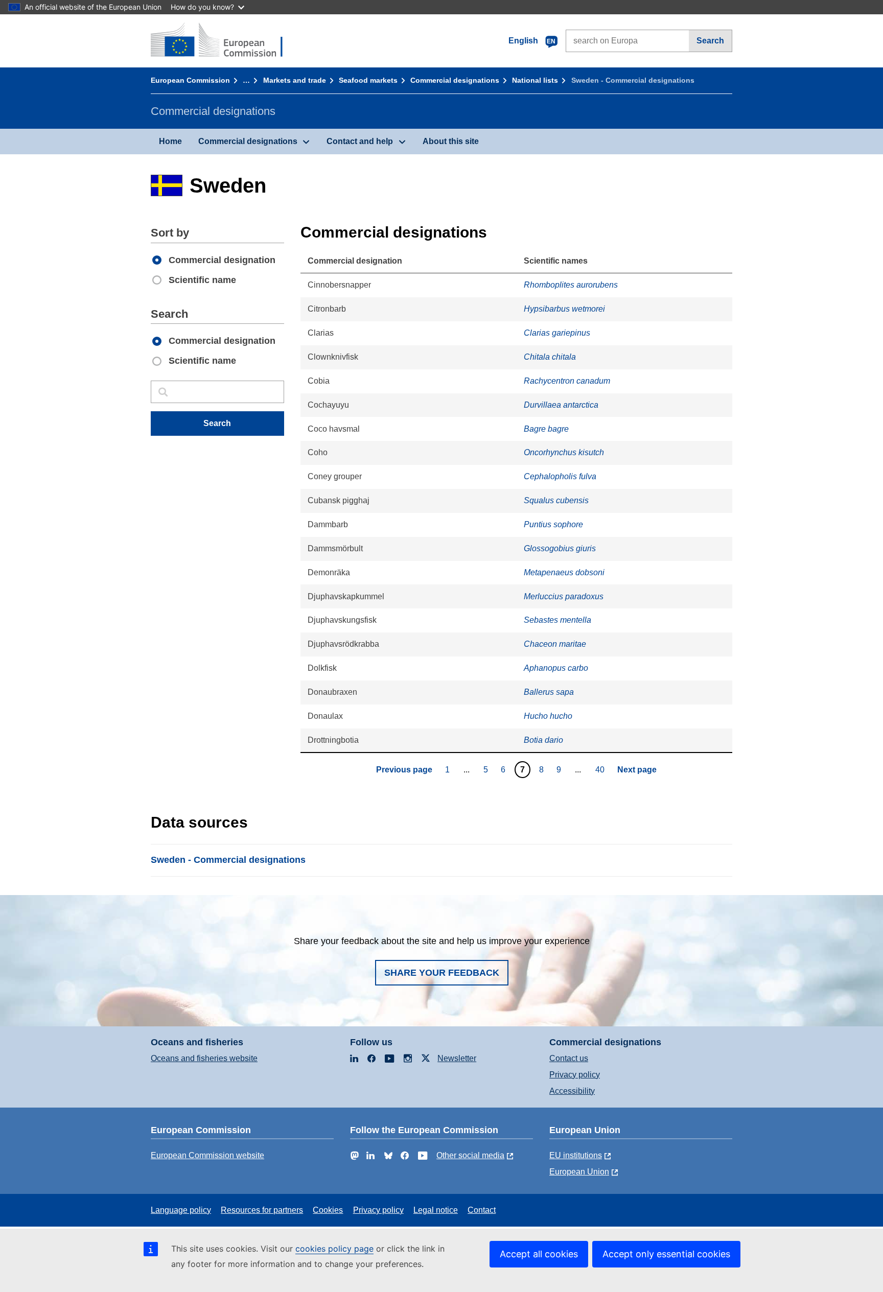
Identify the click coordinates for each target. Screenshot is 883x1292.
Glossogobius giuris (560, 548)
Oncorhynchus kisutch (564, 452)
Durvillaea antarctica (561, 405)
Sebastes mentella (557, 620)
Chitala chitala (550, 357)
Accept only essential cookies (666, 1254)
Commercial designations (454, 80)
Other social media (470, 1155)
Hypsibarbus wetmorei (564, 308)
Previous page (404, 769)
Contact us (568, 1058)
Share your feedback (441, 973)
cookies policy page (334, 1248)
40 (601, 769)
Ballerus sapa (549, 692)
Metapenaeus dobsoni (564, 572)
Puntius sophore (553, 524)
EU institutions (575, 1155)
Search (710, 40)
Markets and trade (294, 80)
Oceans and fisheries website (204, 1058)
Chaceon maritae (555, 644)
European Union (579, 1171)
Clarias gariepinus (557, 332)
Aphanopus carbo (556, 668)
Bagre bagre (546, 429)
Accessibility (572, 1091)
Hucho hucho (548, 716)
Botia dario (543, 740)
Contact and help (360, 141)
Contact (482, 1210)
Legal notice (435, 1210)
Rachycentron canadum (567, 381)
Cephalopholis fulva (560, 476)
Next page (637, 769)
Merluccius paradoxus (563, 596)
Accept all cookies (539, 1254)
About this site (451, 141)
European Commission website (207, 1155)
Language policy (181, 1210)
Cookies (328, 1210)
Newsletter (456, 1058)
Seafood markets (368, 80)
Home (170, 141)
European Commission (190, 80)
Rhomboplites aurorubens (571, 284)
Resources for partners (262, 1210)
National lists (535, 80)
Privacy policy (574, 1074)
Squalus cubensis (556, 500)
